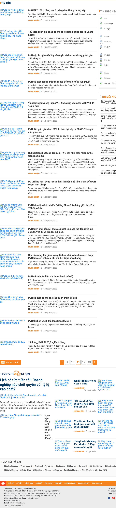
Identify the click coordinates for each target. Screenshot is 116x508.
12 (83, 362)
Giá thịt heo (37, 470)
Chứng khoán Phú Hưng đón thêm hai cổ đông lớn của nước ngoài (85, 444)
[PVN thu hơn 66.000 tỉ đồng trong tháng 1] (12, 328)
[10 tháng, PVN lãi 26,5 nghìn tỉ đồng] (12, 349)
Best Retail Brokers (72, 470)
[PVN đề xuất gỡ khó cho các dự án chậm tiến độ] (12, 304)
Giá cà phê (83, 466)
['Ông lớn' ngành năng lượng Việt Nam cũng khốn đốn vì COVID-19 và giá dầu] (12, 110)
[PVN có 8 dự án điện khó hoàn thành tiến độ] (12, 283)
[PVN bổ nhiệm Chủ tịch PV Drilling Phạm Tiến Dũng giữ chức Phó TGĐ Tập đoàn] (12, 212)
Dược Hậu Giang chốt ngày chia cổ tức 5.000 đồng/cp (48, 427)
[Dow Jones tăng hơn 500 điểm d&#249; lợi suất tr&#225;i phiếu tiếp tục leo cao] (106, 385)
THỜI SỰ (10, 483)
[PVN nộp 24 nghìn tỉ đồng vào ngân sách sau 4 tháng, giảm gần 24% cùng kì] (12, 62)
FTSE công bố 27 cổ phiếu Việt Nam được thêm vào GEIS (84, 404)
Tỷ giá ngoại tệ (26, 466)
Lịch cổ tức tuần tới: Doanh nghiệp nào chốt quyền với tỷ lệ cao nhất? (24, 384)
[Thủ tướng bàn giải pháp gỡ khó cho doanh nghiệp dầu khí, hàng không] (12, 38)
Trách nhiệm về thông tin (13, 505)
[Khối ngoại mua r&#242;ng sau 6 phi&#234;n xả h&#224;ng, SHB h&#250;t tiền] (106, 445)
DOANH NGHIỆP (83, 483)
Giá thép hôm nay (11, 470)
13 (89, 362)
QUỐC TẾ (39, 483)
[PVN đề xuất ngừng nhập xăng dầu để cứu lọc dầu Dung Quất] (12, 88)
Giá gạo (48, 470)
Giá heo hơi (71, 466)
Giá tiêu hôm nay (96, 466)
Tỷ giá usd (39, 466)
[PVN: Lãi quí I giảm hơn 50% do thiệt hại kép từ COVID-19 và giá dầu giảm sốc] (12, 136)
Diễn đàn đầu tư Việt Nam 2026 (94, 470)
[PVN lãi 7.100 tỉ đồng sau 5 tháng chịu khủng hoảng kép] (12, 17)
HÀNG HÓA (29, 483)
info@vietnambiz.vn (17, 503)
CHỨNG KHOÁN (70, 483)
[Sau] (95, 362)
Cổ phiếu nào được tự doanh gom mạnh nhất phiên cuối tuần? (84, 424)
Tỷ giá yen (49, 466)
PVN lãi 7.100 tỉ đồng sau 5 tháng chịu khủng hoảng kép (56, 10)
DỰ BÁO (19, 483)
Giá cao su (57, 470)
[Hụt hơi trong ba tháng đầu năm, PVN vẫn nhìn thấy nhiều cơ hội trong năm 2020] (12, 160)
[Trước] (62, 362)
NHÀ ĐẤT (58, 483)
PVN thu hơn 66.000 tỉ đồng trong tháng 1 (49, 321)
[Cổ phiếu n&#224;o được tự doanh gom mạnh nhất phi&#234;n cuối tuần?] (63, 425)
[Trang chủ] (3, 483)
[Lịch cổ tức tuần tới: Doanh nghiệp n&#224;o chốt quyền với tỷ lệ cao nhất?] (26, 396)
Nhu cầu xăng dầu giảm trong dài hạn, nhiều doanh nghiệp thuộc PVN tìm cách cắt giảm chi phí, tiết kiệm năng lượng (60, 257)
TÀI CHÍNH (48, 483)
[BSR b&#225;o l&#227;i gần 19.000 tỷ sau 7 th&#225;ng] (63, 385)
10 (72, 362)
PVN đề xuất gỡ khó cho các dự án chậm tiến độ (52, 297)
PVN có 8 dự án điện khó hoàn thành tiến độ (50, 276)
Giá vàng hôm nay (11, 466)
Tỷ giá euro (60, 466)
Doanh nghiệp (33, 20)
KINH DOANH (97, 483)
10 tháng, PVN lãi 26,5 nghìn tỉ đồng (46, 342)
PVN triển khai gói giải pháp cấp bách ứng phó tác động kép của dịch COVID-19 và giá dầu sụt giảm (60, 231)
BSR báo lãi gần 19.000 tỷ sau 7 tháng (85, 382)
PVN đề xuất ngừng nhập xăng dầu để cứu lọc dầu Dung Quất (59, 81)
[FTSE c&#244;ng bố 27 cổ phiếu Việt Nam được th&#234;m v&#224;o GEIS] (63, 405)
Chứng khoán (79, 411)
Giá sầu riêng (25, 470)
